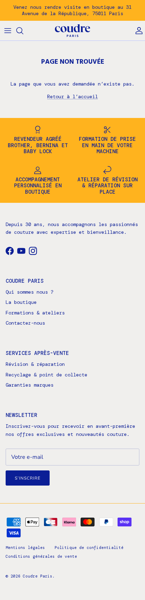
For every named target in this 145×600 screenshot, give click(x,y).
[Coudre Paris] (72, 30)
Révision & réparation (35, 364)
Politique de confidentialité (89, 547)
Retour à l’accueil (72, 96)
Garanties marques (29, 385)
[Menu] (7, 30)
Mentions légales (25, 547)
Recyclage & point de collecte (46, 374)
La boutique (21, 302)
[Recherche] (23, 30)
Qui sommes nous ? (29, 292)
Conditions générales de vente (41, 556)
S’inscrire (27, 478)
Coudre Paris (37, 576)
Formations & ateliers (35, 313)
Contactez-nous (25, 323)
